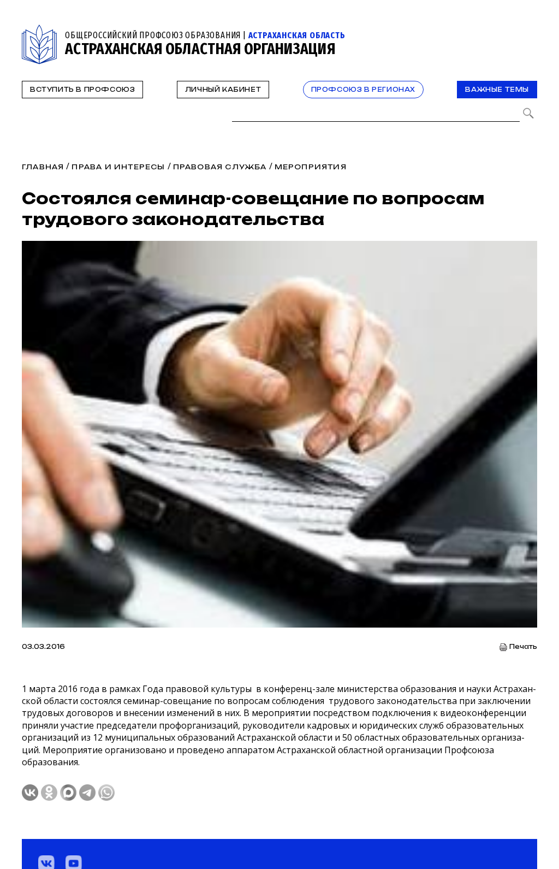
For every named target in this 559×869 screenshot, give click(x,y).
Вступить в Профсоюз (82, 89)
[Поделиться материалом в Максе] (68, 792)
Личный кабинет (223, 89)
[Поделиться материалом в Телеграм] (87, 792)
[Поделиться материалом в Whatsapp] (106, 792)
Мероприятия (311, 167)
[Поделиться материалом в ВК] (30, 792)
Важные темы (497, 89)
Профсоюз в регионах (363, 89)
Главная (43, 167)
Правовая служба (220, 167)
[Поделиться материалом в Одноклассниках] (49, 792)
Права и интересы (118, 167)
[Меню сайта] (528, 31)
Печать (523, 647)
